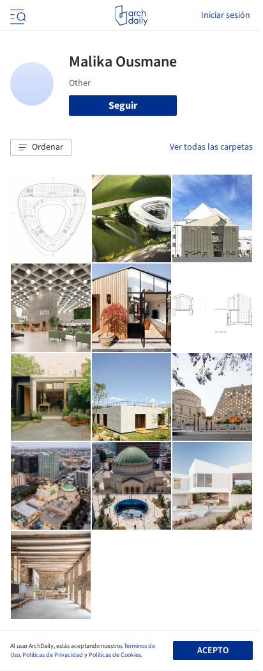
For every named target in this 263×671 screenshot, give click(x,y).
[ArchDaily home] (131, 15)
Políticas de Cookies (115, 655)
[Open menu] (17, 15)
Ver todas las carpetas (211, 147)
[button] (40, 148)
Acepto (213, 650)
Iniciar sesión (225, 15)
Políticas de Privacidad (52, 655)
